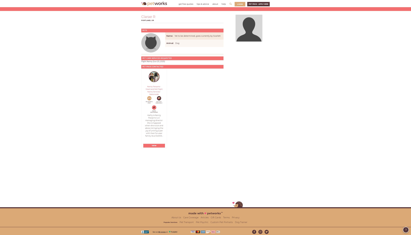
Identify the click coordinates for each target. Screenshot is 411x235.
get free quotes (186, 4)
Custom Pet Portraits (222, 222)
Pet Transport (186, 222)
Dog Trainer (241, 222)
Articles (205, 217)
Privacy (236, 217)
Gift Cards (216, 217)
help (224, 4)
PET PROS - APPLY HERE (258, 4)
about (215, 4)
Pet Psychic (202, 222)
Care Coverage (191, 217)
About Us (176, 217)
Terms (226, 217)
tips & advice (203, 4)
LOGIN (240, 4)
